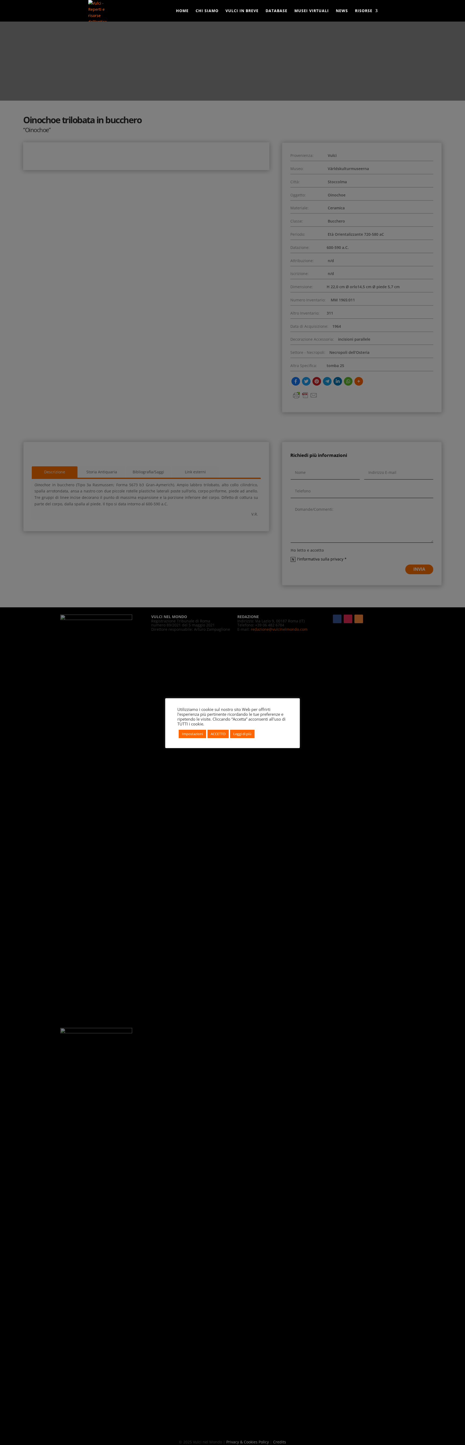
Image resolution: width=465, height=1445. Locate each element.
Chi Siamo (207, 11)
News (342, 11)
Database (276, 11)
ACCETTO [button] (218, 733)
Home (182, 11)
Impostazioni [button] (192, 733)
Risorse (363, 11)
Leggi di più (242, 733)
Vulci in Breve (242, 11)
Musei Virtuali (311, 11)
